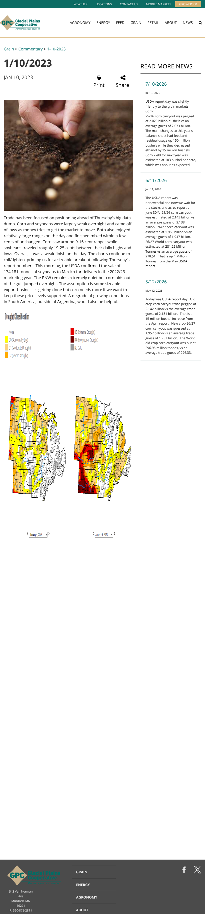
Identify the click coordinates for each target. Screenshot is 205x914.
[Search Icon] (200, 23)
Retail (152, 22)
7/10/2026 (156, 84)
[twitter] (197, 870)
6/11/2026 (156, 180)
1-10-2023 (56, 49)
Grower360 (188, 4)
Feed (120, 22)
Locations (104, 4)
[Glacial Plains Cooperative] (20, 22)
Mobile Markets (158, 4)
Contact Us (129, 4)
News (188, 22)
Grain (135, 22)
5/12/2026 (156, 282)
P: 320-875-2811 (21, 910)
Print (98, 85)
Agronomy (80, 22)
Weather (81, 4)
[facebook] (184, 870)
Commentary (30, 49)
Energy (103, 22)
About (171, 22)
